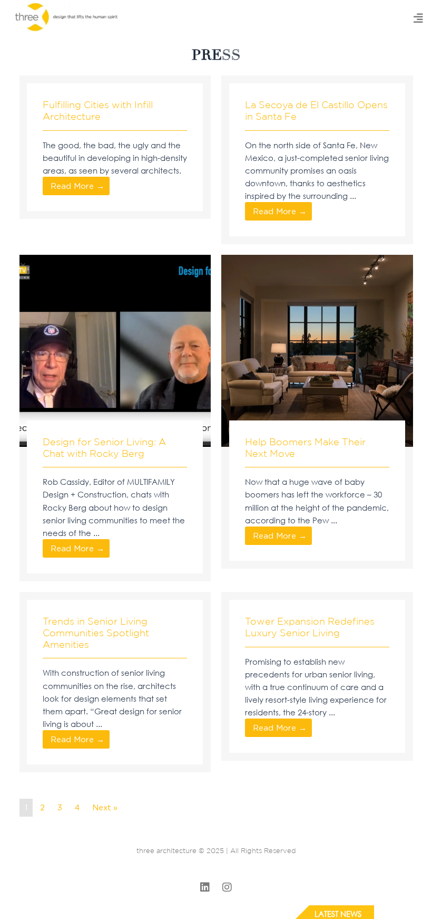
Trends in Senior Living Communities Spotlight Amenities (96, 632)
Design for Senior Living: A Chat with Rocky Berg (104, 447)
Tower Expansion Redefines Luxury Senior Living (310, 627)
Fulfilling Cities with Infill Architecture (98, 110)
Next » (104, 807)
